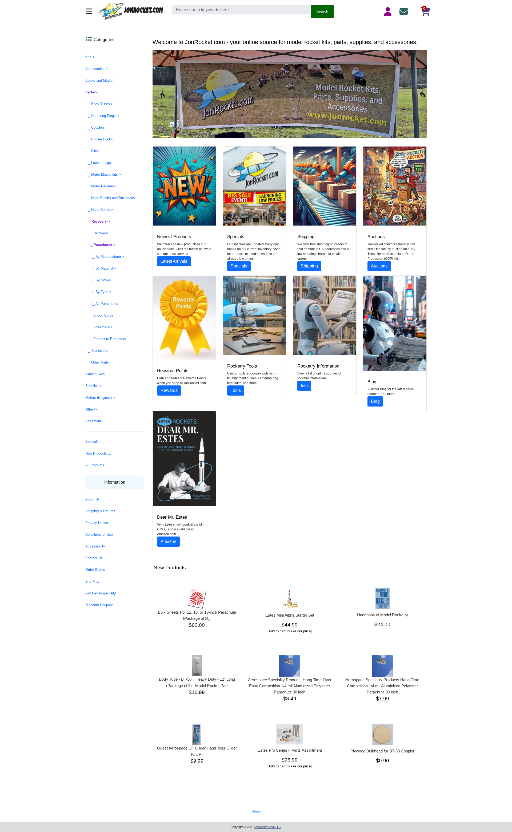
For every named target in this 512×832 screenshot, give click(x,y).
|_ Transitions (96, 351)
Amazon (168, 541)
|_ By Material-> (100, 268)
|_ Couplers (95, 127)
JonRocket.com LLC (267, 827)
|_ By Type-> (98, 292)
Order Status (95, 570)
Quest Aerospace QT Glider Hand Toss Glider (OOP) (197, 751)
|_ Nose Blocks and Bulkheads (110, 198)
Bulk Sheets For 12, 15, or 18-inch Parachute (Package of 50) (197, 615)
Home (256, 811)
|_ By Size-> (98, 280)
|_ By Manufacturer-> (104, 257)
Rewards (169, 390)
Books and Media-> (100, 80)
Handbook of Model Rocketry (382, 615)
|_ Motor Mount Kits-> (103, 174)
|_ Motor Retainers (100, 186)
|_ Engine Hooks (99, 139)
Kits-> (90, 57)
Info (304, 385)
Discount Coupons (99, 605)
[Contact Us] (405, 11)
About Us (92, 499)
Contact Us (94, 558)
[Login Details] (389, 11)
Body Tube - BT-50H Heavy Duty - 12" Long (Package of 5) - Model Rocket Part (197, 682)
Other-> (91, 409)
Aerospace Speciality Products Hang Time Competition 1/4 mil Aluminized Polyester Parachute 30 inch (382, 685)
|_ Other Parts (97, 362)
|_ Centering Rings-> (102, 116)
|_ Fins (91, 151)
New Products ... (98, 453)
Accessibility (95, 546)
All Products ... (97, 465)
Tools (236, 390)
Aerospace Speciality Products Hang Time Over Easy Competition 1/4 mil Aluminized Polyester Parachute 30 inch (289, 685)
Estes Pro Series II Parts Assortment (290, 750)
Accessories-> (96, 69)
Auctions (379, 266)
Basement (93, 421)
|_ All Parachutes (101, 304)
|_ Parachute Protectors (105, 339)
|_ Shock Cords (99, 315)
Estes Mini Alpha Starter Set (289, 615)
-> (91, 92)
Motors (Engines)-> (100, 398)
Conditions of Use (99, 535)
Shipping (309, 266)
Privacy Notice (96, 523)
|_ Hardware (96, 233)
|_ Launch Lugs (98, 163)
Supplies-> (93, 386)
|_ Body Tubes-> (99, 104)
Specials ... (94, 442)
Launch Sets (95, 374)
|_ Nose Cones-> (99, 210)
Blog (375, 401)
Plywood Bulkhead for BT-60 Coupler (382, 751)
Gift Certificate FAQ (100, 593)
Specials (239, 266)
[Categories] (90, 11)
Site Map (92, 581)
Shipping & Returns (100, 511)
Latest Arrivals (174, 261)
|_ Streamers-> (99, 327)
